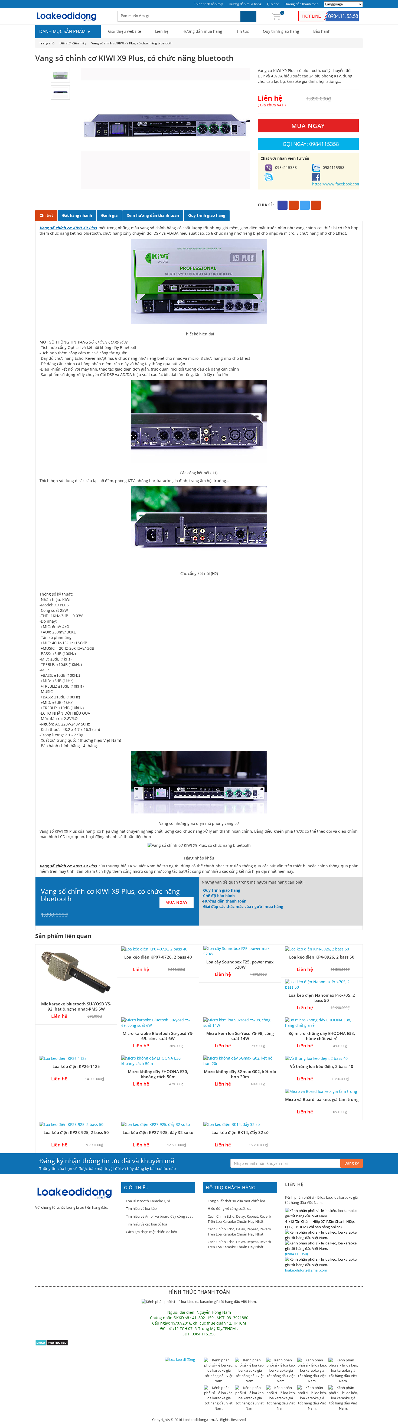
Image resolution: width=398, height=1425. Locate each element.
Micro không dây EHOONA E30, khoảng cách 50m (158, 1074)
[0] (276, 16)
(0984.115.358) (296, 1253)
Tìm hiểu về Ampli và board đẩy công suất (159, 1216)
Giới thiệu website (124, 31)
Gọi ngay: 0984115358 (311, 143)
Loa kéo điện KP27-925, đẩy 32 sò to (158, 1132)
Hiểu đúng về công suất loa (229, 1208)
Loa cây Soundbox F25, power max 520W (239, 964)
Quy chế (273, 4)
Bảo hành (322, 31)
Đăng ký (351, 1163)
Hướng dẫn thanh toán (301, 4)
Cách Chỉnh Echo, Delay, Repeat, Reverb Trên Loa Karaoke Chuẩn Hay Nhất (239, 1219)
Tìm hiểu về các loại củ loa (146, 1224)
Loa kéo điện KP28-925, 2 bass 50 (76, 1132)
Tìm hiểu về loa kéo (141, 1208)
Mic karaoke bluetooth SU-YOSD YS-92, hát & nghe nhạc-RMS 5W (76, 1006)
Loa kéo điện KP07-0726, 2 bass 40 (158, 957)
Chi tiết (46, 215)
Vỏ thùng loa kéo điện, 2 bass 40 (321, 1066)
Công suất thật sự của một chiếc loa (236, 1200)
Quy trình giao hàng (281, 31)
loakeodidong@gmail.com (306, 1270)
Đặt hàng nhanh (77, 215)
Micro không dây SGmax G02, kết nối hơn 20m (240, 1074)
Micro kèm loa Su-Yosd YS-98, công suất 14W (240, 1036)
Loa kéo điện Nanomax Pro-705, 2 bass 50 (322, 997)
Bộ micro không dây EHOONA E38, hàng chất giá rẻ (321, 1036)
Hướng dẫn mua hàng (245, 4)
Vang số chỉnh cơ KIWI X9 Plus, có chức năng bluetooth (131, 43)
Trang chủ (46, 43)
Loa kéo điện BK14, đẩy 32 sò (240, 1132)
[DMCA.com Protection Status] (51, 1342)
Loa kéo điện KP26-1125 (76, 1066)
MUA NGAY (308, 126)
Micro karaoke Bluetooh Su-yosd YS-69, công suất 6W (158, 1036)
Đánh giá (109, 215)
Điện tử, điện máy (73, 43)
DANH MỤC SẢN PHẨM (63, 31)
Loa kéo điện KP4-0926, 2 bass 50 (321, 957)
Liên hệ (161, 31)
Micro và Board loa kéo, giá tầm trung (321, 1099)
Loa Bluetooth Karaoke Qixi (148, 1200)
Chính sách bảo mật (208, 4)
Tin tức (242, 31)
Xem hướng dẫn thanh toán (153, 215)
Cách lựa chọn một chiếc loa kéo (151, 1231)
